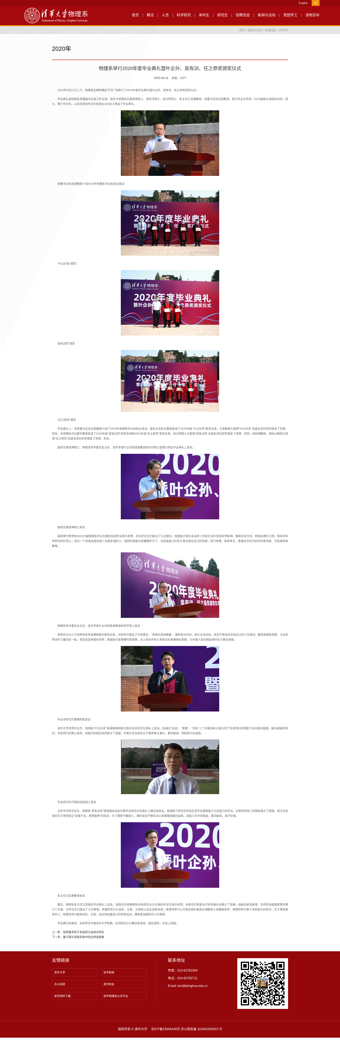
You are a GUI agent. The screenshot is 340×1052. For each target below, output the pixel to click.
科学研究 (184, 15)
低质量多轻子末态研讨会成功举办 (83, 932)
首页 (135, 15)
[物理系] (55, 15)
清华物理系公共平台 (115, 996)
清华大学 (59, 972)
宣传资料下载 (62, 996)
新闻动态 (270, 30)
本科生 (204, 15)
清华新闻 (108, 972)
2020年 (283, 30)
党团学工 (290, 15)
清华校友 (108, 984)
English (303, 3)
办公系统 (59, 984)
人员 (165, 15)
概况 (150, 15)
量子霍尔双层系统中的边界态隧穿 (83, 936)
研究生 (222, 15)
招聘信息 (243, 15)
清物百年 (312, 15)
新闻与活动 (266, 15)
